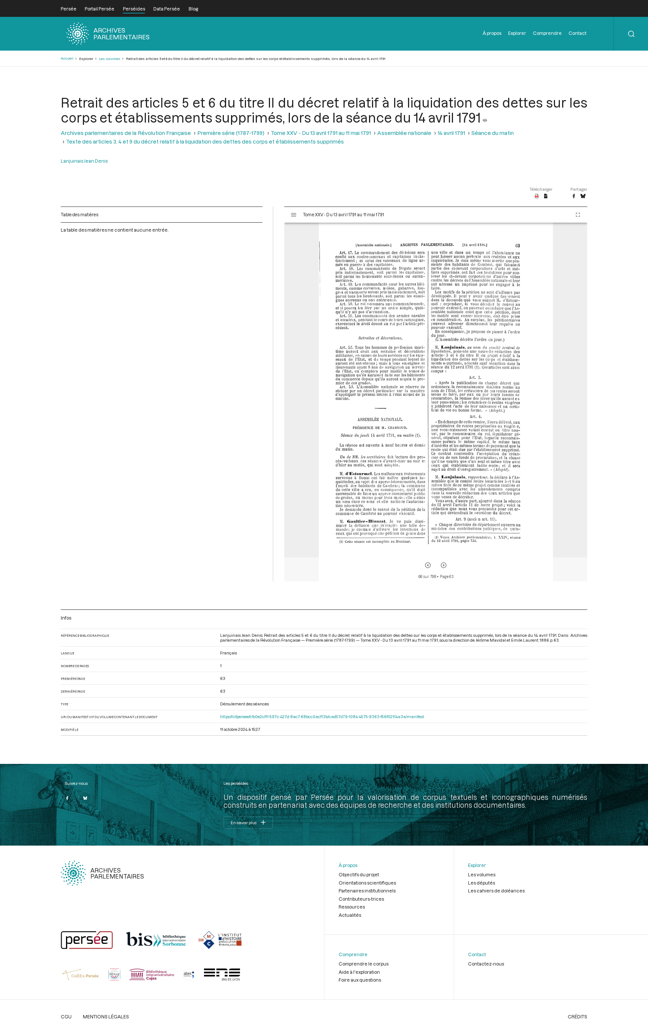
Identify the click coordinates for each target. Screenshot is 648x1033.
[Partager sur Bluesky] (582, 196)
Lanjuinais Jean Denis (84, 160)
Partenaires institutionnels (367, 890)
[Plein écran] (578, 215)
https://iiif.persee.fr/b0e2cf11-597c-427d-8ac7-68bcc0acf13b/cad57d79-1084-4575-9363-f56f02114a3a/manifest (322, 716)
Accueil (67, 58)
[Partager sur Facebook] (574, 196)
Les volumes (109, 59)
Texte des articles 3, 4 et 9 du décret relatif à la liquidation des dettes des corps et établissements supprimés (205, 141)
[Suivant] (444, 565)
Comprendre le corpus (363, 963)
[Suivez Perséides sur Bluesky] (85, 798)
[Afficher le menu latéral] (294, 215)
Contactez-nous (486, 963)
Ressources (352, 906)
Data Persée (166, 8)
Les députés (481, 882)
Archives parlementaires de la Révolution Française (126, 133)
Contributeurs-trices (361, 898)
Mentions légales (106, 1016)
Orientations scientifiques (367, 882)
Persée (68, 8)
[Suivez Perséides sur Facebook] (67, 798)
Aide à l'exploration (359, 972)
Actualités (350, 915)
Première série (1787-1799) (230, 133)
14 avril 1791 (451, 133)
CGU (66, 1016)
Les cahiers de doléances (496, 890)
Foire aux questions (360, 979)
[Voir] (485, 117)
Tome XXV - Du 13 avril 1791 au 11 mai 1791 (321, 133)
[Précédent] (428, 565)
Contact (577, 33)
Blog (193, 8)
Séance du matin (492, 133)
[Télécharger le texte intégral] (546, 196)
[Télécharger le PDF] (537, 196)
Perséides (134, 8)
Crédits (577, 1016)
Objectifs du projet (359, 874)
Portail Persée (99, 8)
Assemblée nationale (404, 133)
